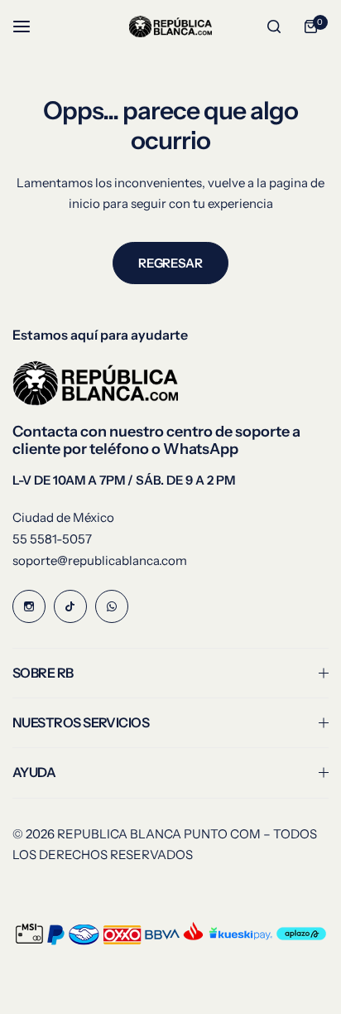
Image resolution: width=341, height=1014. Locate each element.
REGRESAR (170, 263)
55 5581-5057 (52, 539)
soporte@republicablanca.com (99, 560)
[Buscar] (274, 26)
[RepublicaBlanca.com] (170, 27)
